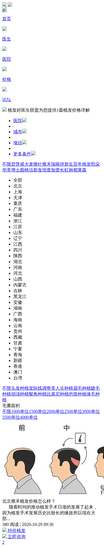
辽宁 (17, 238)
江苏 (17, 226)
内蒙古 (20, 285)
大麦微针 (33, 164)
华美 (6, 170)
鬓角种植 (38, 394)
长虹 (64, 170)
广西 (17, 314)
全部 (17, 180)
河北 (17, 273)
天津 (17, 197)
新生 (68, 164)
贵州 (17, 331)
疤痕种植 (78, 394)
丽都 (73, 170)
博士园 (17, 170)
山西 (17, 279)
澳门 (17, 372)
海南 (17, 319)
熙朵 (95, 164)
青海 (17, 354)
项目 (17, 142)
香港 (17, 366)
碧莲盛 (17, 164)
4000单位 (29, 417)
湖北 (17, 261)
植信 (28, 170)
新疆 (17, 360)
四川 (17, 250)
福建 (17, 215)
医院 (17, 120)
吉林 (17, 290)
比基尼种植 (58, 394)
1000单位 (20, 411)
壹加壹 (53, 170)
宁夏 (17, 348)
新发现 (40, 170)
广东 (17, 209)
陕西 (17, 255)
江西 (17, 244)
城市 (17, 131)
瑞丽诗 (57, 164)
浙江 (17, 221)
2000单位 (55, 411)
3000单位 (91, 411)
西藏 (17, 337)
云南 (17, 325)
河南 (17, 267)
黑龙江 (20, 296)
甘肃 (17, 343)
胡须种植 (20, 394)
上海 (17, 191)
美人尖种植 (62, 388)
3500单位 (11, 417)
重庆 (17, 203)
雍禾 (46, 164)
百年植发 (82, 164)
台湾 (17, 378)
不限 (6, 164)
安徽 (17, 302)
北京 (17, 186)
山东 (17, 232)
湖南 (17, 308)
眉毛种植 (82, 388)
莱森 (82, 170)
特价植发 (16, 530)
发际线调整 (40, 388)
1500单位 (38, 411)
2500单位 (73, 411)
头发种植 (20, 388)
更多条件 (22, 153)
